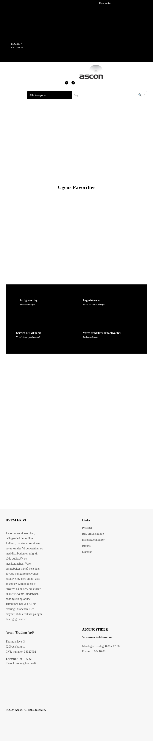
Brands (86, 545)
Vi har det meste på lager (93, 304)
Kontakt (87, 551)
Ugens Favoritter (76, 187)
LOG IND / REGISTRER (17, 46)
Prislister (87, 527)
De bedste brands (90, 337)
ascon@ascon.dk (21, 663)
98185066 (19, 658)
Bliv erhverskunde (93, 533)
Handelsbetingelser (93, 539)
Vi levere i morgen (27, 304)
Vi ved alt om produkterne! (28, 337)
